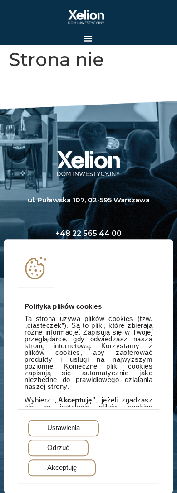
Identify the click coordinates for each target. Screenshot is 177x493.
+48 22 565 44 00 (88, 233)
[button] (88, 38)
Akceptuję (62, 468)
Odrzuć (58, 448)
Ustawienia (63, 428)
